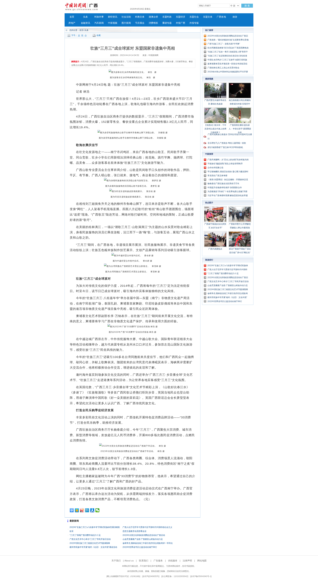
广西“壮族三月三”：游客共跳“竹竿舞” (224, 44)
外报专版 (194, 23)
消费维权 (153, 23)
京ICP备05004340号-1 (201, 576)
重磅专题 (167, 23)
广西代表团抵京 (215, 249)
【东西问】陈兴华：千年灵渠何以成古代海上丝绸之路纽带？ (215, 129)
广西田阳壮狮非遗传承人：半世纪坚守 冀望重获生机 (240, 129)
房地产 (71, 23)
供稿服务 (172, 560)
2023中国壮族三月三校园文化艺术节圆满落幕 (90, 543)
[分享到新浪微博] (82, 510)
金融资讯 (85, 23)
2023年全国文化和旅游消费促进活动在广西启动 (144, 535)
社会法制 (126, 17)
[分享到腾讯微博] (87, 510)
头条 (85, 17)
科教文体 (139, 17)
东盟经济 (180, 17)
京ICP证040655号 (151, 576)
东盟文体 (207, 17)
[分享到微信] (97, 510)
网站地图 (202, 560)
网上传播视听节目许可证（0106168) (123, 576)
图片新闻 (126, 23)
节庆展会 (139, 23)
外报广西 (180, 23)
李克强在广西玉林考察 (217, 175)
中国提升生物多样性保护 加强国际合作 (225, 187)
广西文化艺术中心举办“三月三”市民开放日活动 (90, 539)
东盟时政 (167, 17)
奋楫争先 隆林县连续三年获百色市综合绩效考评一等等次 (148, 543)
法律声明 (187, 560)
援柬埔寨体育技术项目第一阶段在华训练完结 (227, 64)
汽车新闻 (99, 23)
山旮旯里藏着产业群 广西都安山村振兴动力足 (143, 539)
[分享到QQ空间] (77, 510)
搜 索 (247, 5)
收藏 (99, 35)
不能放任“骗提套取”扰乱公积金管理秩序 (225, 163)
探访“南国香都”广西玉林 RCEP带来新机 (225, 147)
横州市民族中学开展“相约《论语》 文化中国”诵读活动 (93, 547)
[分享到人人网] (92, 510)
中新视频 (112, 23)
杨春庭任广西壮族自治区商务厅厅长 (223, 183)
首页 (72, 17)
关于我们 (116, 560)
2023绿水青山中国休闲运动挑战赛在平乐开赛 (228, 72)
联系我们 (143, 560)
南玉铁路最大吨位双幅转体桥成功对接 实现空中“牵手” (240, 104)
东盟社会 (194, 17)
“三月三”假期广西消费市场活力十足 (85, 535)
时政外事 (99, 17)
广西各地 (221, 17)
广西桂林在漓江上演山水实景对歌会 (223, 68)
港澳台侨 (153, 17)
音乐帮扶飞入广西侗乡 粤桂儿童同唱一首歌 (227, 143)
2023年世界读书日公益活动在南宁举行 (140, 547)
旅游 (235, 17)
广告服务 (158, 560)
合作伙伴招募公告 (215, 167)
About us (129, 560)
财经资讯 (112, 17)
